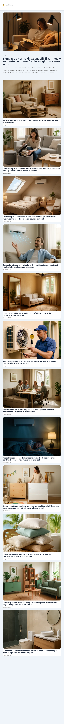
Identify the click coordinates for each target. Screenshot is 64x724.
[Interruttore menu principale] (60, 5)
